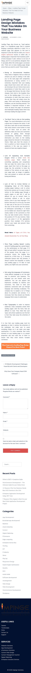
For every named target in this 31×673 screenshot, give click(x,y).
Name (5, 413)
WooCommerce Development (12, 590)
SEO (4, 571)
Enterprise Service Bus (9, 543)
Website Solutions (7, 646)
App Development (8, 517)
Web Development (8, 587)
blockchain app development (11, 520)
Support (3, 635)
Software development (10, 577)
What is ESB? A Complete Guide (13, 479)
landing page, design (8, 355)
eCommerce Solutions (8, 650)
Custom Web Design (7, 653)
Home (5, 8)
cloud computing (7, 527)
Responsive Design (8, 562)
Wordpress (6, 593)
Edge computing (7, 539)
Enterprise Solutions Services (10, 659)
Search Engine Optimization (11, 565)
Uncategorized (7, 581)
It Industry (6, 552)
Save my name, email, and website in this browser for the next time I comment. (15, 442)
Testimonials (5, 628)
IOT (4, 549)
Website (5, 430)
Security (5, 568)
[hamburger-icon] (27, 3)
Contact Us (4, 632)
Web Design (5, 39)
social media (6, 574)
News (4, 555)
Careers (3, 626)
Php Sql (5, 559)
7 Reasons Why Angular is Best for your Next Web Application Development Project (15, 501)
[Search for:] (12, 464)
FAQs (3, 630)
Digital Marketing (8, 533)
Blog (9, 8)
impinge (5, 37)
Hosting (5, 546)
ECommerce (6, 536)
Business (5, 524)
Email (5, 421)
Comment (6, 397)
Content (5, 530)
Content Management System (10, 655)
